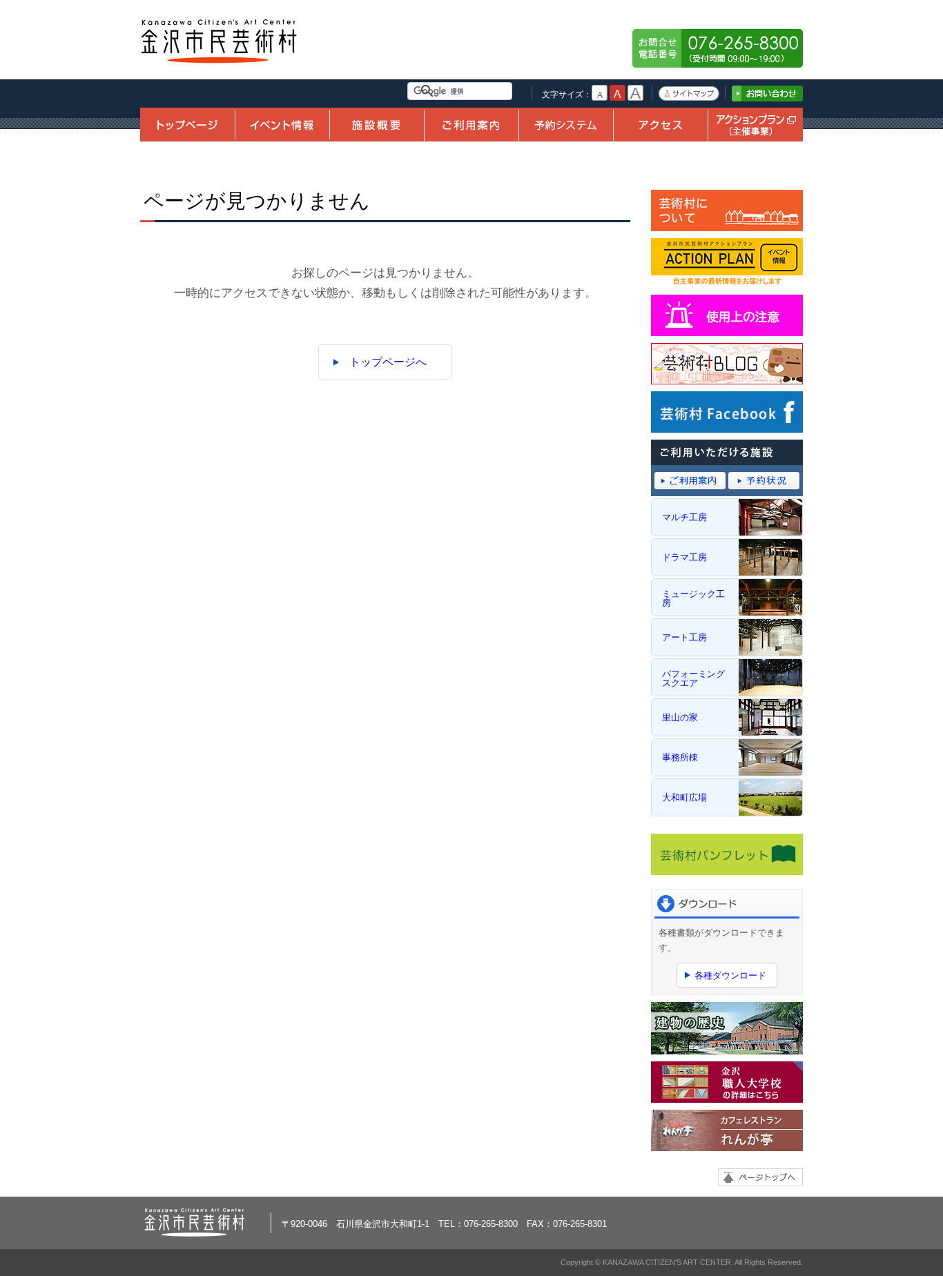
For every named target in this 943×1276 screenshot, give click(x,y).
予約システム (565, 124)
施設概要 (376, 124)
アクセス (660, 124)
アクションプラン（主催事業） (755, 124)
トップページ (187, 124)
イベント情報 (282, 124)
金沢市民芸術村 (219, 41)
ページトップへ (760, 1177)
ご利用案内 (471, 124)
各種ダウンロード (730, 975)
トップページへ (388, 362)
